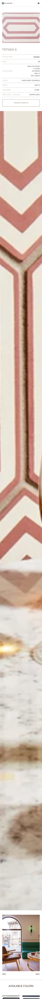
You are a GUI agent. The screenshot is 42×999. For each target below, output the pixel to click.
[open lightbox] (21, 28)
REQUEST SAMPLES (21, 103)
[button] (38, 3)
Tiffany (36, 57)
